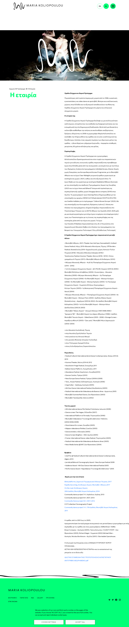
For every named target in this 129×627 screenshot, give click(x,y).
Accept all (80, 622)
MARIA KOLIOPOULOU (44, 5)
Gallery (40, 598)
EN (100, 6)
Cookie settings (49, 622)
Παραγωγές (24, 598)
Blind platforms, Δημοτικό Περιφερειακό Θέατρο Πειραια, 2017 (88, 481)
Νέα (32, 598)
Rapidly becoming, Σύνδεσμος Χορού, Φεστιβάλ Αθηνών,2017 (87, 485)
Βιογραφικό (12, 598)
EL (106, 6)
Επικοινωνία (91, 6)
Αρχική (12, 89)
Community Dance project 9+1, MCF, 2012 (79, 501)
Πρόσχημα (21, 89)
